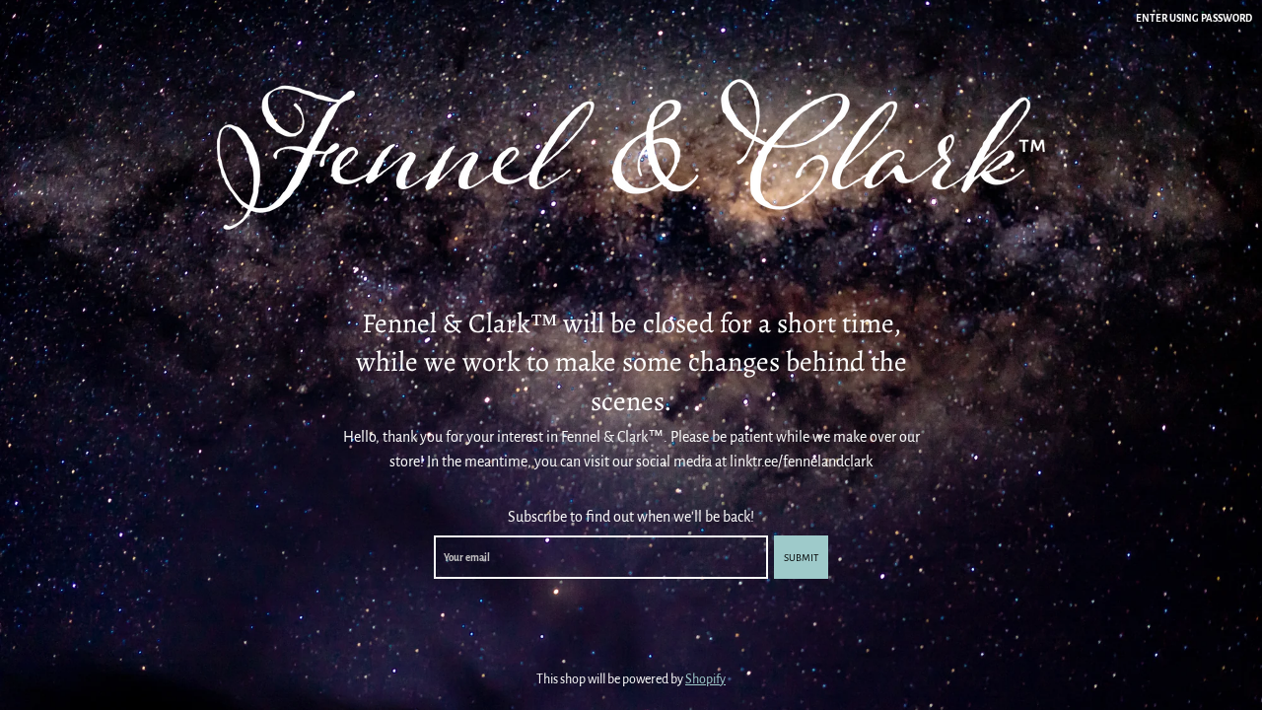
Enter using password (1194, 18)
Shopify (705, 679)
